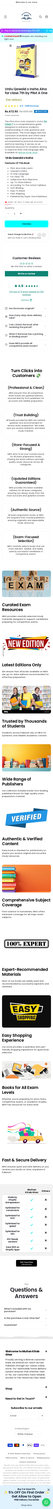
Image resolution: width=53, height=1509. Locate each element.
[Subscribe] (42, 1415)
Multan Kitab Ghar (28, 152)
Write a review (26, 273)
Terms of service (27, 1458)
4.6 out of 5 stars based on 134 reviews (26, 293)
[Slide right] (43, 235)
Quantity (9, 208)
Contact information (27, 1462)
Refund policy (11, 1458)
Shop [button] (8, 1389)
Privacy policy (39, 1454)
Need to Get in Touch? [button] (20, 1399)
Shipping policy (43, 1458)
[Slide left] (39, 235)
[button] (5, 17)
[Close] (49, 1490)
